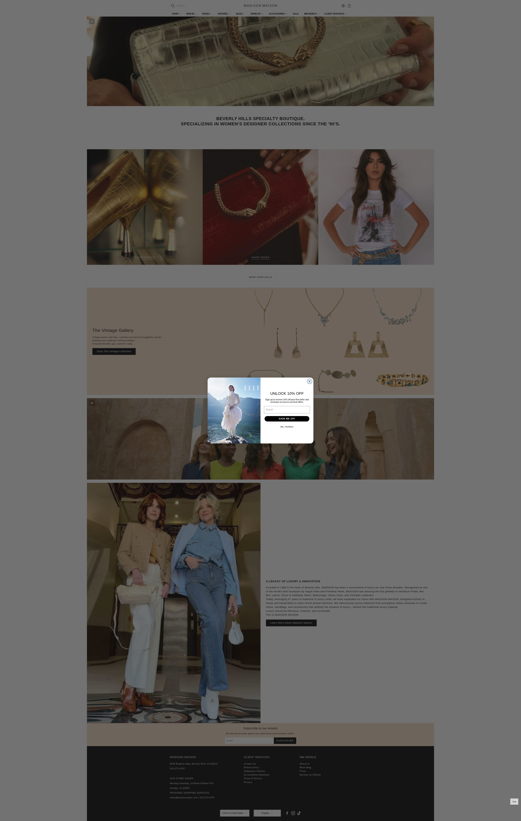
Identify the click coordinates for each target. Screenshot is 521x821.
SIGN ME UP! (287, 419)
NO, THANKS (287, 427)
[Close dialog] (309, 381)
